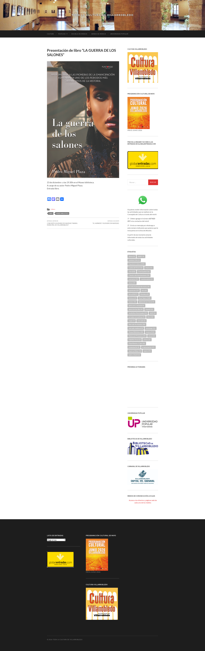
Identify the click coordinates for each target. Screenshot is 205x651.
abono (132, 256)
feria (144, 290)
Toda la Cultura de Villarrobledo (103, 15)
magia (132, 321)
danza (132, 283)
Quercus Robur (135, 351)
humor (132, 302)
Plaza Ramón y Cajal (137, 343)
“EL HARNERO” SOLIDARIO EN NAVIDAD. (105, 222)
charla (148, 268)
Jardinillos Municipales (138, 313)
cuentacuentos (147, 279)
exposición (134, 290)
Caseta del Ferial (135, 268)
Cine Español (144, 271)
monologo (150, 328)
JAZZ (152, 313)
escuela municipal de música (139, 287)
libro (51, 213)
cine (132, 271)
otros (151, 336)
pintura (147, 340)
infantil (149, 309)
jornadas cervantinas (136, 317)
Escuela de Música (79, 34)
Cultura (50, 34)
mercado (141, 321)
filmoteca (144, 294)
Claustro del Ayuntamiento (139, 275)
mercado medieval (136, 328)
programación (148, 347)
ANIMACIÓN (134, 260)
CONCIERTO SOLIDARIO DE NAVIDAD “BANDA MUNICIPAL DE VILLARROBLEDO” (62, 223)
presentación (134, 347)
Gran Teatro (144, 298)
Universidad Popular (119, 34)
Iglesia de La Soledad (136, 305)
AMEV (141, 256)
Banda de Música (99, 34)
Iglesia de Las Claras (146, 302)
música (150, 332)
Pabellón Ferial (135, 340)
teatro (147, 351)
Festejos (62, 34)
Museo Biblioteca (62, 213)
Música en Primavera (137, 336)
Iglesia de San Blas (136, 309)
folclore (132, 298)
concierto (133, 279)
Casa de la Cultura (136, 264)
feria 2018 (133, 294)
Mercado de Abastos (137, 324)
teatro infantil (134, 355)
